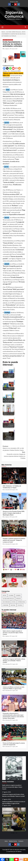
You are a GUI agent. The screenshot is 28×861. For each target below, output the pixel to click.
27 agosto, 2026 (14, 636)
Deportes (18, 598)
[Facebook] (9, 4)
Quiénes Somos (13, 841)
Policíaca (20, 605)
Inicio (6, 841)
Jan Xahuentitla (7, 489)
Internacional (21, 601)
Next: (14, 455)
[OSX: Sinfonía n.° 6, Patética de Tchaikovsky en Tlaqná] (14, 475)
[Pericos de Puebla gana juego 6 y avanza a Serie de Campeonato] (14, 732)
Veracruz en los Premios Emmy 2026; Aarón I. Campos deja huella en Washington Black (14, 513)
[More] (19, 68)
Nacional (13, 605)
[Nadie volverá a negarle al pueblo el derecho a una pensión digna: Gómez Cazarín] (14, 620)
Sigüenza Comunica (14, 14)
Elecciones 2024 (6, 601)
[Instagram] (18, 4)
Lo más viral (5, 605)
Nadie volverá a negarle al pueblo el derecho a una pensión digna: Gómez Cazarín (13, 632)
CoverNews (10, 851)
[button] (3, 27)
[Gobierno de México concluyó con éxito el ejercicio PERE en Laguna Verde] (14, 676)
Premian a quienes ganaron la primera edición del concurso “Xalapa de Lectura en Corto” (14, 540)
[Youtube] (15, 4)
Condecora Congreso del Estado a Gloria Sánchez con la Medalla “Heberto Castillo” (14, 660)
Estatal (14, 601)
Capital (4, 595)
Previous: (13, 448)
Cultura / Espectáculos (7, 39)
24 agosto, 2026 (15, 544)
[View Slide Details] (14, 768)
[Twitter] (12, 4)
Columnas (10, 595)
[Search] (25, 27)
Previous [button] (4, 819)
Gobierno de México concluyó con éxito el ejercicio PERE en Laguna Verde (13, 802)
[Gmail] (16, 68)
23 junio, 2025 (14, 48)
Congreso (18, 595)
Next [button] (24, 819)
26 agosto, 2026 (15, 489)
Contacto (20, 841)
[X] (7, 68)
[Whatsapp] (10, 68)
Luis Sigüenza (7, 48)
